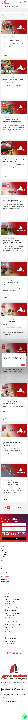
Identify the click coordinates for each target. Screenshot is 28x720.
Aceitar (23, 364)
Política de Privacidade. (11, 362)
